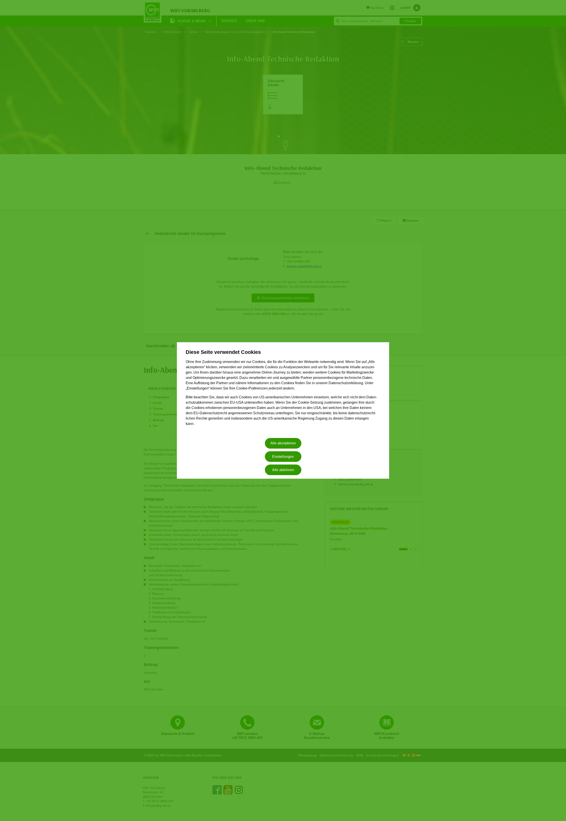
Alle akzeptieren (283, 443)
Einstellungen (283, 456)
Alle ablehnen (283, 470)
